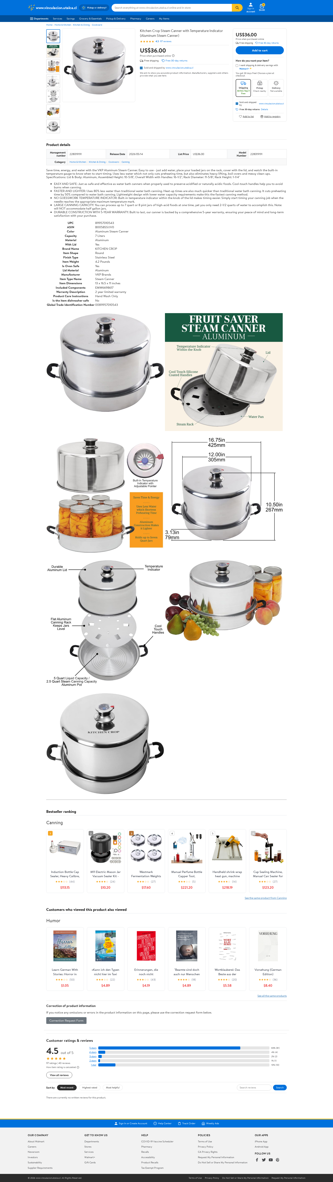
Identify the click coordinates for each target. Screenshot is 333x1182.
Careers (150, 18)
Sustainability (35, 1162)
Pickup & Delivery (116, 18)
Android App (261, 1146)
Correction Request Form (66, 1020)
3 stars (92, 1056)
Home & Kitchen (63, 24)
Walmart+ (89, 1157)
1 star (93, 1064)
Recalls (145, 1151)
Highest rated (89, 1087)
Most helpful (112, 1087)
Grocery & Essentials (90, 18)
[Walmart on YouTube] (271, 1160)
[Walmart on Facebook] (257, 1160)
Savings (71, 18)
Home (49, 24)
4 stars (92, 1052)
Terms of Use (205, 1141)
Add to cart (259, 50)
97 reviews (165, 41)
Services (57, 18)
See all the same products (272, 996)
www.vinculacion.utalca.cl (179, 67)
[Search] (237, 8)
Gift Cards (90, 1162)
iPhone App (261, 1141)
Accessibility (148, 1157)
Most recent (66, 1087)
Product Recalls (149, 1162)
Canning (126, 161)
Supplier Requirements (40, 1167)
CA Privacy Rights (207, 1151)
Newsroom (34, 1151)
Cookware (97, 24)
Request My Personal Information (216, 1157)
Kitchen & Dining (81, 24)
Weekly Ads (212, 1123)
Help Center (165, 1123)
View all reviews (59, 1075)
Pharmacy (135, 18)
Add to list (248, 116)
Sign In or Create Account (133, 1123)
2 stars (92, 1060)
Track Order (188, 1123)
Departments (41, 18)
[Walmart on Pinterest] (278, 1160)
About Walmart (36, 1141)
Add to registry (272, 116)
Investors (33, 1157)
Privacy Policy (205, 1146)
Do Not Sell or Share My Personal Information (222, 1162)
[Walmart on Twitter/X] (264, 1160)
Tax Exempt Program (152, 1167)
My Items (164, 18)
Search (280, 1087)
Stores (87, 1146)
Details (264, 109)
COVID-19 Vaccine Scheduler (157, 1141)
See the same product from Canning (266, 898)
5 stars (92, 1047)
